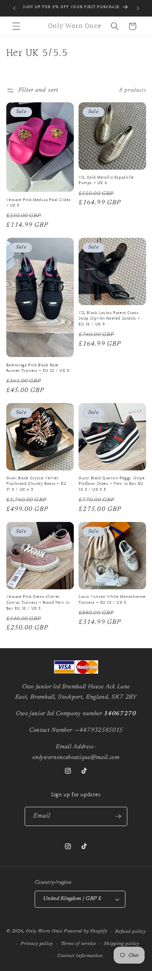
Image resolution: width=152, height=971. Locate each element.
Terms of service (78, 944)
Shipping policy (121, 944)
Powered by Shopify (85, 931)
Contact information (80, 956)
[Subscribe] (118, 816)
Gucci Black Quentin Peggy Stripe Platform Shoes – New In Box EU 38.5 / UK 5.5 (112, 484)
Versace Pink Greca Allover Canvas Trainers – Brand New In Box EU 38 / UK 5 (38, 602)
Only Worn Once (44, 931)
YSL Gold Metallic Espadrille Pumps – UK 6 (106, 180)
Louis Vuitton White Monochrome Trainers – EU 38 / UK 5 (112, 599)
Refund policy (130, 931)
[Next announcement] (138, 8)
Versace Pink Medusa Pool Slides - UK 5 (38, 203)
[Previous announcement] (14, 8)
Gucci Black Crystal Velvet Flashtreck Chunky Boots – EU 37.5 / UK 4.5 (36, 484)
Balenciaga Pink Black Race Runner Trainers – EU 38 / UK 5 (37, 368)
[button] (16, 26)
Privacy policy (37, 944)
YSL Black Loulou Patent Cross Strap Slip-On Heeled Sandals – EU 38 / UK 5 (109, 319)
